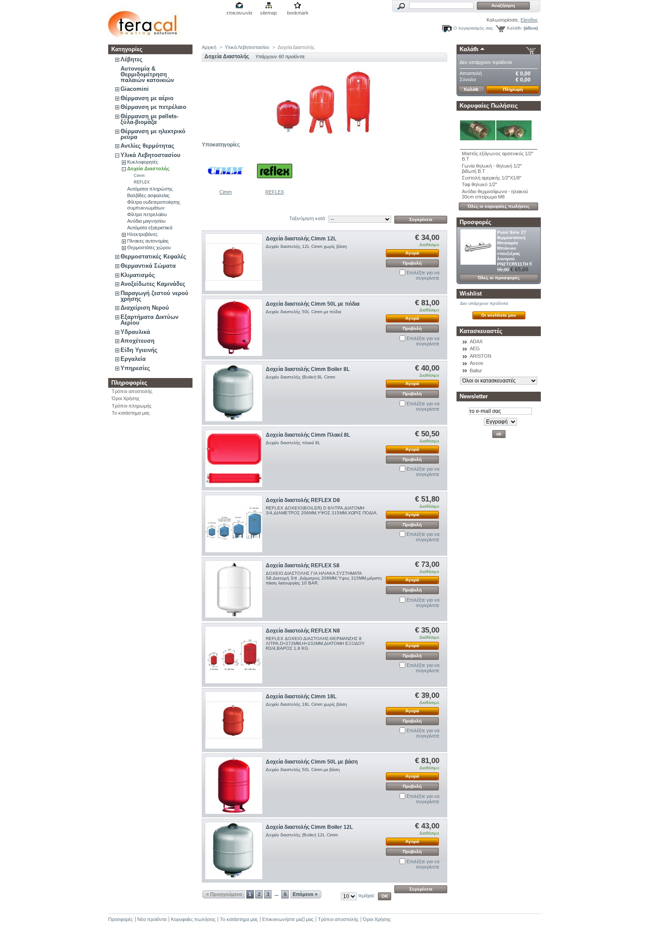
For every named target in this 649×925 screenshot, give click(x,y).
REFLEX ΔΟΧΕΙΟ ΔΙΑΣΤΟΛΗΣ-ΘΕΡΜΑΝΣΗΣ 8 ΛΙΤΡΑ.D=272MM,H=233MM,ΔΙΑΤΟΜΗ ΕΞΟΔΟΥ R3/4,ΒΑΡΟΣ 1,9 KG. (315, 643)
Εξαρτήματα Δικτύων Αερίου (149, 320)
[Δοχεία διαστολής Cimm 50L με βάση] (234, 785)
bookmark (298, 12)
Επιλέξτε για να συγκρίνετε (423, 275)
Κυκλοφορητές (142, 162)
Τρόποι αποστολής (132, 391)
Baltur (476, 370)
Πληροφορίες (129, 382)
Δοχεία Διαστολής (148, 168)
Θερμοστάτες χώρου (149, 247)
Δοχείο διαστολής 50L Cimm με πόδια (303, 311)
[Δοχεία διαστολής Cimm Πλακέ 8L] (234, 458)
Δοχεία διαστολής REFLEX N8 (303, 631)
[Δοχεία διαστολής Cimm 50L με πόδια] (234, 327)
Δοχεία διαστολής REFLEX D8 (303, 500)
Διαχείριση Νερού (145, 307)
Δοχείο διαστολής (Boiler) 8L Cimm (300, 376)
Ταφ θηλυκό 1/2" (479, 184)
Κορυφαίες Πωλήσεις (489, 105)
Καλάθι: (514, 28)
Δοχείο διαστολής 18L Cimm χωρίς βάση (306, 704)
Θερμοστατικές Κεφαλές (153, 256)
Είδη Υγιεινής (139, 350)
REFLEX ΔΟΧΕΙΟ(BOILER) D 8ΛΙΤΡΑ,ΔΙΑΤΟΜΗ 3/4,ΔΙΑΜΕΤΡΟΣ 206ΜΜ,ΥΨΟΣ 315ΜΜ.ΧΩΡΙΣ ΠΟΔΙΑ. (322, 510)
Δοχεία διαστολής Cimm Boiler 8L (308, 369)
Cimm (139, 175)
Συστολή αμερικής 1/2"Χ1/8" (491, 177)
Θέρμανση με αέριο (147, 98)
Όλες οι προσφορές (499, 277)
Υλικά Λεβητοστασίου (151, 155)
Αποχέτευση (138, 340)
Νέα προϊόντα (151, 919)
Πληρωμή (513, 89)
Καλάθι (469, 49)
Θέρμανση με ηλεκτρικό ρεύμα (153, 134)
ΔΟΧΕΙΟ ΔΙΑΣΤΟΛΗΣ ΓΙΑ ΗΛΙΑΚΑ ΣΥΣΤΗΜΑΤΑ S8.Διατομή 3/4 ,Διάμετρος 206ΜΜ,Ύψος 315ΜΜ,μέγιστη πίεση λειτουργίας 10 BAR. (324, 578)
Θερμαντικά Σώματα (148, 265)
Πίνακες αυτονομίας (148, 240)
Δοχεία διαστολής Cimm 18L (301, 696)
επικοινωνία (239, 12)
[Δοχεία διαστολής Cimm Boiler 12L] (234, 851)
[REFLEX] (274, 186)
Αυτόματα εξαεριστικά (149, 227)
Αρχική (209, 47)
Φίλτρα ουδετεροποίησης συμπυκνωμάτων (153, 204)
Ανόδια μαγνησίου (146, 221)
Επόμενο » (305, 894)
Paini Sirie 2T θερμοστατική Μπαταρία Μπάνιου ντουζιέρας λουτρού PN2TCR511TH (512, 248)
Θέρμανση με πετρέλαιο (153, 107)
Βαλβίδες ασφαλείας (148, 195)
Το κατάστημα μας (131, 413)
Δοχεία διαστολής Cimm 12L (301, 239)
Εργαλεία (133, 359)
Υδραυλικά (135, 332)
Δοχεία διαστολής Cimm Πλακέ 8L (308, 435)
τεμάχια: (366, 895)
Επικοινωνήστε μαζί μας (287, 919)
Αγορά (412, 253)
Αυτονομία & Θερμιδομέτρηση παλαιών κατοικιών (147, 74)
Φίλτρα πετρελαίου (147, 214)
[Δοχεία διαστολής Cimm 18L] (234, 720)
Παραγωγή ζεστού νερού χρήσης (155, 296)
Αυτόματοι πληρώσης (150, 188)
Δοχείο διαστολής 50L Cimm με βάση (303, 769)
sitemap (268, 12)
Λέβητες (132, 59)
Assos (476, 363)
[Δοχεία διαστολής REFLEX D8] (234, 524)
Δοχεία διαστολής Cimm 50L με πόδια (312, 304)
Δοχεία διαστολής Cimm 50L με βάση (312, 762)
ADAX (476, 341)
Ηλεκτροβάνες (142, 234)
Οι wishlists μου (498, 315)
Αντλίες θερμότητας (147, 145)
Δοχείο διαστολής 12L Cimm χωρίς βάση (306, 246)
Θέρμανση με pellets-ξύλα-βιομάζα (149, 119)
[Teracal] (166, 22)
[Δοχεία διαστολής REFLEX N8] (234, 655)
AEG (475, 348)
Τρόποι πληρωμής (131, 405)
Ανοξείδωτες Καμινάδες (153, 284)
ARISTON (480, 356)
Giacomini (135, 89)
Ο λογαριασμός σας (473, 28)
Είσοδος (529, 19)
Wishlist (471, 293)
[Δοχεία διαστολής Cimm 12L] (234, 262)
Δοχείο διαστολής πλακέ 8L (293, 442)
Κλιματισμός (138, 275)
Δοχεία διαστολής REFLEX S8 (303, 565)
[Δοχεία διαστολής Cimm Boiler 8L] (234, 393)
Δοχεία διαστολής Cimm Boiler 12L (309, 827)
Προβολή (412, 263)
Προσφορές (475, 222)
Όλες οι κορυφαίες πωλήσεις (498, 206)
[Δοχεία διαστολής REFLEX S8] (234, 589)
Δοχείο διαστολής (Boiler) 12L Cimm (302, 834)
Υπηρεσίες (135, 368)
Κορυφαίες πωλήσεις (193, 919)
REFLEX (142, 182)
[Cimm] (225, 186)
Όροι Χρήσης (126, 398)
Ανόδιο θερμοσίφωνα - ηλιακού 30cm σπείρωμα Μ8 (495, 194)
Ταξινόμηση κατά (307, 218)
